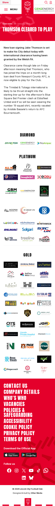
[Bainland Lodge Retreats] (11, 285)
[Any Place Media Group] (27, 274)
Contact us (15, 385)
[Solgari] (27, 229)
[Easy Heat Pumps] (44, 177)
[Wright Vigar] (44, 369)
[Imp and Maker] (27, 324)
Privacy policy (19, 433)
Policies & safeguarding (18, 412)
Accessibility (18, 421)
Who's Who (15, 398)
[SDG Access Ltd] (44, 359)
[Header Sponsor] (44, 9)
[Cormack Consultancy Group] (11, 177)
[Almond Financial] (27, 167)
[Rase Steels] (11, 359)
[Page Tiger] (27, 346)
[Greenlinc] (44, 190)
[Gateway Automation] (11, 313)
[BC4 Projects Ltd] (44, 167)
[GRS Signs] (11, 324)
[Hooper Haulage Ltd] (11, 210)
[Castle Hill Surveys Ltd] (27, 285)
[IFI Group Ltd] (27, 210)
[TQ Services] (11, 238)
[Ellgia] (27, 294)
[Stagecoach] (11, 369)
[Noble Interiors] (11, 346)
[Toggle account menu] (51, 2)
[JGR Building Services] (44, 324)
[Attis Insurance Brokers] (44, 275)
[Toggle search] (46, 2)
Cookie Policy (18, 427)
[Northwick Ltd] (44, 223)
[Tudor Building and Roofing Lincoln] (44, 239)
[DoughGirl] (27, 177)
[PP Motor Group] (44, 346)
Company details (22, 392)
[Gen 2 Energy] (27, 143)
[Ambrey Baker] (27, 264)
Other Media (36, 493)
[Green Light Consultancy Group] (44, 313)
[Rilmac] (11, 229)
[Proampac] (44, 143)
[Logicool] (11, 223)
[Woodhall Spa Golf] (27, 369)
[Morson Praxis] (44, 334)
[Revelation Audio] (27, 359)
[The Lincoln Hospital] (27, 334)
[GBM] (11, 191)
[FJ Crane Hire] (11, 303)
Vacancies (14, 404)
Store (5, 2)
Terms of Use (17, 439)
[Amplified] (44, 265)
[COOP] (44, 210)
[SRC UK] (44, 229)
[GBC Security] (27, 313)
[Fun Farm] (27, 303)
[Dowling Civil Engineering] (11, 295)
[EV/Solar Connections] (44, 294)
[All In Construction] (11, 168)
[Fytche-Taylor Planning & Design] (44, 303)
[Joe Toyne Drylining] (11, 334)
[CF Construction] (44, 285)
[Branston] (11, 143)
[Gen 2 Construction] (27, 191)
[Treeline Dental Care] (27, 239)
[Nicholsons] (27, 223)
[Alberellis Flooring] (11, 265)
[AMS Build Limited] (11, 274)
